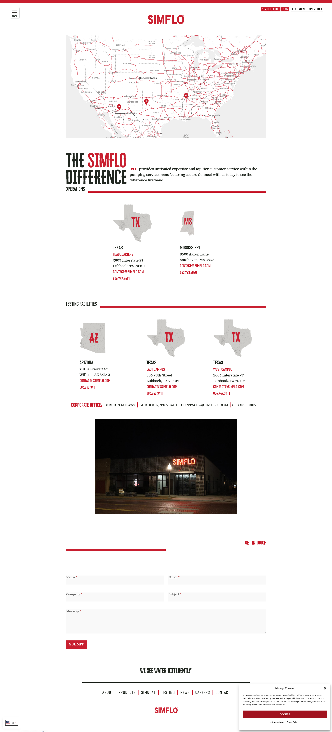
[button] (325, 688)
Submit (76, 644)
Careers (202, 692)
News (185, 692)
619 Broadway (121, 405)
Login (285, 9)
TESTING (168, 692)
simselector (271, 9)
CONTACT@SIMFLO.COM (128, 272)
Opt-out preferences (277, 722)
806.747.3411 (121, 279)
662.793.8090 (188, 273)
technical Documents (307, 9)
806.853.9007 (244, 405)
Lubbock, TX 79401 (158, 405)
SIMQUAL (148, 692)
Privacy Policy (292, 722)
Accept (285, 714)
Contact (222, 692)
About (107, 692)
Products (127, 692)
